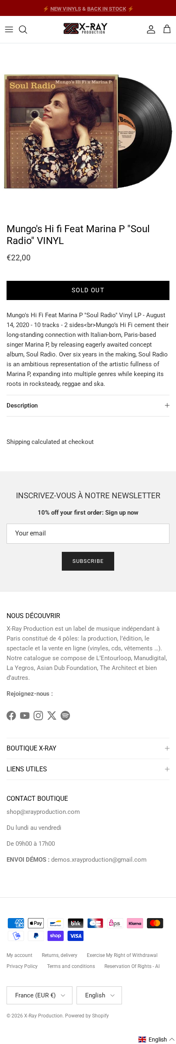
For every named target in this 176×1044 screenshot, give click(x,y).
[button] (157, 1039)
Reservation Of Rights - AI (132, 966)
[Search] (27, 29)
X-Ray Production (43, 1016)
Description (22, 405)
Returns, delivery (59, 955)
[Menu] (9, 29)
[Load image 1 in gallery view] (88, 131)
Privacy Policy (22, 966)
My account (19, 955)
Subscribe (88, 561)
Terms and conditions (71, 966)
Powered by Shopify (87, 1016)
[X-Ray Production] (88, 29)
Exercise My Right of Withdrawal (122, 955)
